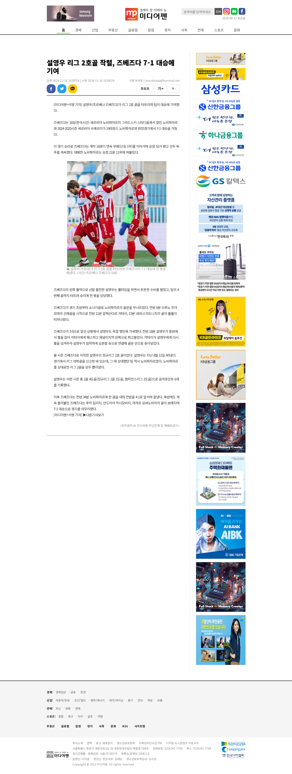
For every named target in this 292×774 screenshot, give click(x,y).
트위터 (61, 88)
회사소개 (78, 743)
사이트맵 (139, 726)
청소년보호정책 (126, 743)
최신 (58, 708)
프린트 (145, 88)
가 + (160, 88)
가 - (174, 88)
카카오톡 (72, 88)
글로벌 (133, 29)
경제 (78, 29)
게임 (150, 700)
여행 (100, 716)
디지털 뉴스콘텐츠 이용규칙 (182, 743)
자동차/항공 (63, 700)
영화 (68, 708)
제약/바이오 (116, 700)
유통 (159, 700)
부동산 (113, 29)
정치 (167, 29)
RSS (125, 726)
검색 (218, 12)
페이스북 (51, 88)
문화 (237, 29)
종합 (61, 716)
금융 (73, 692)
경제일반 (61, 692)
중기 (130, 700)
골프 (90, 716)
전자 (140, 700)
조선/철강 (80, 700)
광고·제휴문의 (104, 743)
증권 (83, 692)
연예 (200, 29)
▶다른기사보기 (93, 414)
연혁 (89, 743)
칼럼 (151, 29)
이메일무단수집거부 (150, 743)
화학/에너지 (98, 700)
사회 (184, 29)
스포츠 (219, 29)
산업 (95, 29)
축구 (70, 716)
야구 (80, 716)
